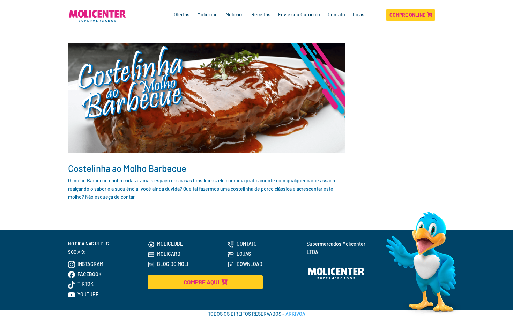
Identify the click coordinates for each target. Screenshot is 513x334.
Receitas (260, 14)
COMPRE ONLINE (407, 15)
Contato (336, 14)
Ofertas (181, 14)
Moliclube (207, 14)
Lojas (359, 14)
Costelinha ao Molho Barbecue (127, 168)
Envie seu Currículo (299, 14)
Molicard (234, 14)
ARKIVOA (295, 314)
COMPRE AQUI (201, 281)
